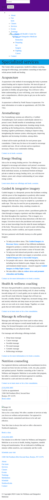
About (13, 15)
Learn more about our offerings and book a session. (20, 183)
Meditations (6, 478)
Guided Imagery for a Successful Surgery (22, 258)
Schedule (5, 480)
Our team (5, 464)
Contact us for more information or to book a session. (21, 278)
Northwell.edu (7, 483)
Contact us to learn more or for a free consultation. (20, 311)
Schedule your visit (8, 452)
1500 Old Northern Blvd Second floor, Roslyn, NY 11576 (23, 457)
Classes (13, 23)
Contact (13, 56)
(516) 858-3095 (7, 388)
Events (13, 29)
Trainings (14, 32)
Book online (6, 399)
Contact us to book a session (12, 153)
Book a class (6, 432)
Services (14, 26)
